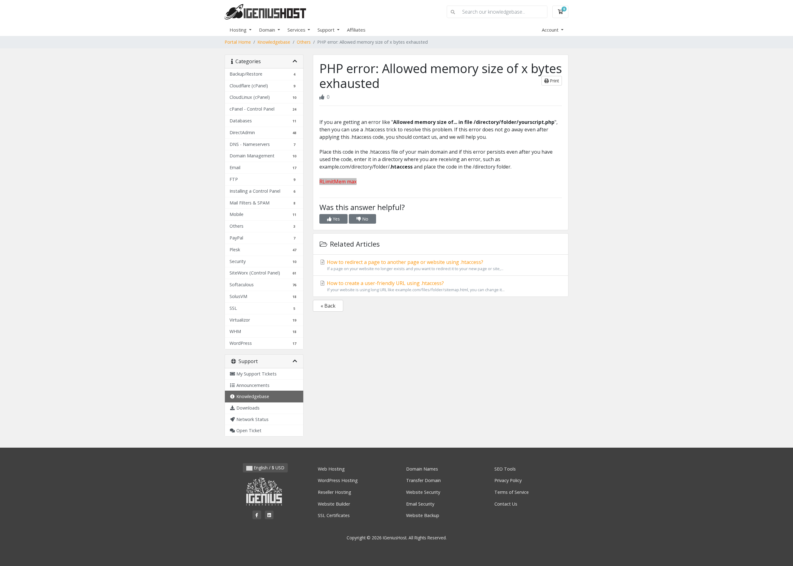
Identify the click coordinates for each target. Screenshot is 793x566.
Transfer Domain (423, 480)
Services (297, 30)
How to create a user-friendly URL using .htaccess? (415, 286)
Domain (267, 30)
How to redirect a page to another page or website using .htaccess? (414, 265)
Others (304, 42)
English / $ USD (268, 468)
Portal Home (238, 42)
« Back (328, 305)
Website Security (423, 492)
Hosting (239, 30)
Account (551, 30)
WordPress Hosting (338, 480)
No (364, 219)
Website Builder (334, 504)
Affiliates (356, 30)
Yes (335, 219)
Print (554, 81)
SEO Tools (505, 469)
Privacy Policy (508, 480)
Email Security (420, 504)
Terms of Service (511, 492)
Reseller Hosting (334, 492)
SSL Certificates (334, 515)
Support (327, 30)
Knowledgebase (273, 42)
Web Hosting (331, 469)
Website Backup (422, 515)
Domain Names (422, 469)
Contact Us (505, 504)
